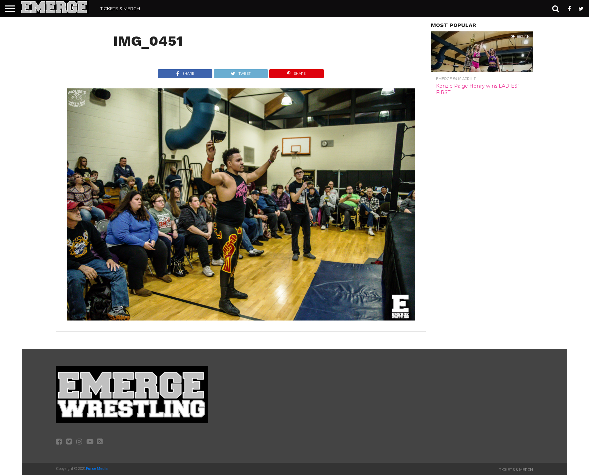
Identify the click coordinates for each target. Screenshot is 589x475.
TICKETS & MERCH (120, 8)
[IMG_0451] (241, 318)
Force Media (97, 468)
